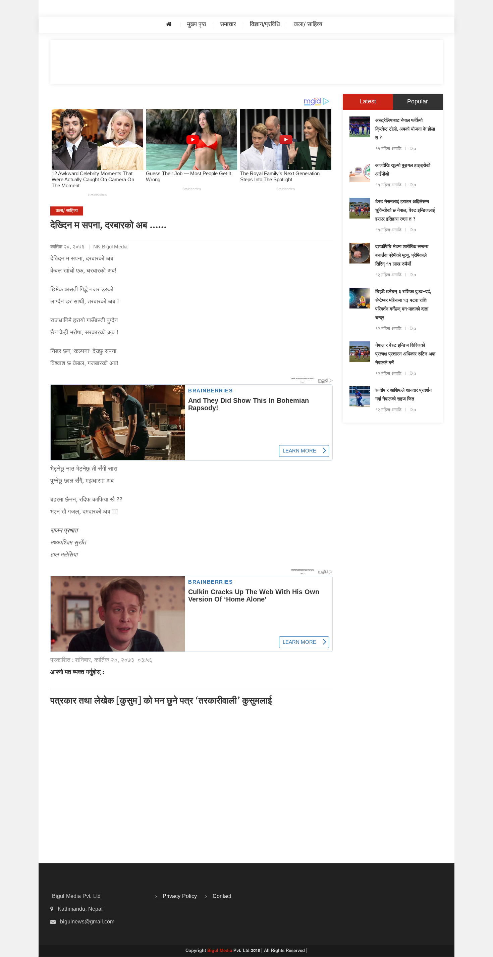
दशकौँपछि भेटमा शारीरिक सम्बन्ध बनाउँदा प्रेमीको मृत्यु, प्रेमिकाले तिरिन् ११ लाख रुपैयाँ (401, 256)
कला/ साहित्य (308, 24)
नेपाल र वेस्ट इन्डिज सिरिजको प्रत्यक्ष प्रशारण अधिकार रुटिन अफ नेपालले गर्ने (405, 354)
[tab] (368, 102)
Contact (222, 896)
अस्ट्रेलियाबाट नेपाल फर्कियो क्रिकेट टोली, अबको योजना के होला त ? (405, 129)
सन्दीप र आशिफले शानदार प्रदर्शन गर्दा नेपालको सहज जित (403, 395)
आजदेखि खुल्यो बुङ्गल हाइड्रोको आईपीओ (402, 170)
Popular (417, 102)
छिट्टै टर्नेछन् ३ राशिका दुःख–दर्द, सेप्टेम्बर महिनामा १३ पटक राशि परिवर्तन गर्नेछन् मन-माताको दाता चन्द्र (403, 305)
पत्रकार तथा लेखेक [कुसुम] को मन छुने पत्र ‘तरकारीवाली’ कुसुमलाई (161, 701)
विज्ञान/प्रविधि (265, 24)
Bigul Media (220, 951)
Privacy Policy (180, 896)
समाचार (228, 24)
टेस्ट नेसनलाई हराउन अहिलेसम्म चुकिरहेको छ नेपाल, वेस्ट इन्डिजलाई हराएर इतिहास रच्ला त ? (405, 211)
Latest (368, 102)
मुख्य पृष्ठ (196, 24)
